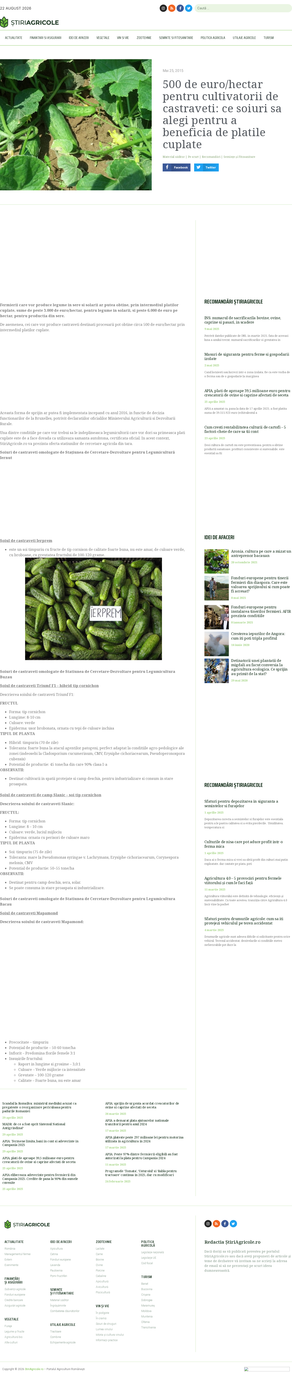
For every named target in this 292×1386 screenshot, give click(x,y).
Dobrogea (146, 1300)
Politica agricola (213, 38)
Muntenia (147, 1316)
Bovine (100, 1259)
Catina (54, 1254)
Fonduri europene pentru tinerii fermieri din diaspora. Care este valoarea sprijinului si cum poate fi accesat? (260, 584)
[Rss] (171, 8)
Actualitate (13, 38)
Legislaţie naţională (152, 1252)
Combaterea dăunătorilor (64, 1311)
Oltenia (145, 1322)
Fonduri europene (15, 1294)
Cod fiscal (147, 1263)
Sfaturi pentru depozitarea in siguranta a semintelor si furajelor (241, 803)
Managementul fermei (18, 1254)
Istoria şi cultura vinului (110, 1334)
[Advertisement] (93, 259)
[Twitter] (188, 8)
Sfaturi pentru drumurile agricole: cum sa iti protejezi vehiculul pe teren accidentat (243, 921)
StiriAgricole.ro (34, 1369)
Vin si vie (123, 38)
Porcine (100, 1270)
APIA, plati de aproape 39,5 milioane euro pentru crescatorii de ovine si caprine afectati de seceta (39, 1160)
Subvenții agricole (15, 1289)
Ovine (99, 1265)
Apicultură (102, 1281)
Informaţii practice (106, 1340)
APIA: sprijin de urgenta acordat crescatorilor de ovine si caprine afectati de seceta (142, 1105)
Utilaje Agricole (244, 38)
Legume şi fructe (14, 1331)
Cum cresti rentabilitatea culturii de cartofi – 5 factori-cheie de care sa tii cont (245, 429)
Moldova (146, 1311)
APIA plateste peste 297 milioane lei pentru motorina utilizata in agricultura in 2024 (144, 1139)
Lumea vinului (104, 1329)
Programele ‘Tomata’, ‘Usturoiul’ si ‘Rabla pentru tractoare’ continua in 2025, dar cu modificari (141, 1173)
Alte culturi (11, 1342)
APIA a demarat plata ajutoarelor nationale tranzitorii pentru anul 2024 (137, 1122)
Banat (144, 1283)
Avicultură (102, 1287)
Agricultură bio (13, 1337)
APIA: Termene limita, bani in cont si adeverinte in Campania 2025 (40, 1143)
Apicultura (56, 1248)
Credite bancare (14, 1300)
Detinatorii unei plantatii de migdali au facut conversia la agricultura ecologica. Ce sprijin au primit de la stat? (259, 667)
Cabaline (101, 1276)
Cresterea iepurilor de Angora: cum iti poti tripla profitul (258, 636)
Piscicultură (103, 1292)
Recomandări (211, 157)
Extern (8, 1259)
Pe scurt (193, 157)
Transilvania (148, 1327)
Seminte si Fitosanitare (176, 38)
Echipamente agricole (63, 1342)
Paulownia (56, 1270)
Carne (99, 1254)
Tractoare (55, 1331)
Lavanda (55, 1265)
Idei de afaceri (79, 38)
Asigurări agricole (15, 1305)
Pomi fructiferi (58, 1276)
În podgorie (102, 1313)
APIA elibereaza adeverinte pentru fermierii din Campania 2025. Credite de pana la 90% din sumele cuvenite (40, 1179)
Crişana (145, 1294)
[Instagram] (163, 8)
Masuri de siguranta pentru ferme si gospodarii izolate (246, 356)
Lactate (100, 1248)
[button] (176, 167)
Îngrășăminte (58, 1305)
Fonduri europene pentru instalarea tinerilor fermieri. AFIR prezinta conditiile (261, 611)
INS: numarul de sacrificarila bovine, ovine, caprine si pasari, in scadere (242, 320)
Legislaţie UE (148, 1257)
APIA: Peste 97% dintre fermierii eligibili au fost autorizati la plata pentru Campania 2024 (141, 1156)
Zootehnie (144, 38)
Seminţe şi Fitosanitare (240, 157)
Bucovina (146, 1289)
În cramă (101, 1318)
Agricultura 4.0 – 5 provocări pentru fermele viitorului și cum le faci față (243, 880)
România (10, 1248)
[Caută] (286, 8)
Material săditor (174, 157)
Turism (268, 38)
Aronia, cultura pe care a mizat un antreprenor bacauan (261, 553)
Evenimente (11, 1265)
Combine (55, 1337)
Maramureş (148, 1305)
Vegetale (103, 38)
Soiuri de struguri (106, 1323)
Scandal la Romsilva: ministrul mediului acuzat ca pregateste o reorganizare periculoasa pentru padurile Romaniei (39, 1107)
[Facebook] (180, 8)
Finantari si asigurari (45, 38)
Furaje (8, 1326)
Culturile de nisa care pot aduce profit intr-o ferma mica (243, 844)
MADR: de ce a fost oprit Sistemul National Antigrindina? (33, 1126)
